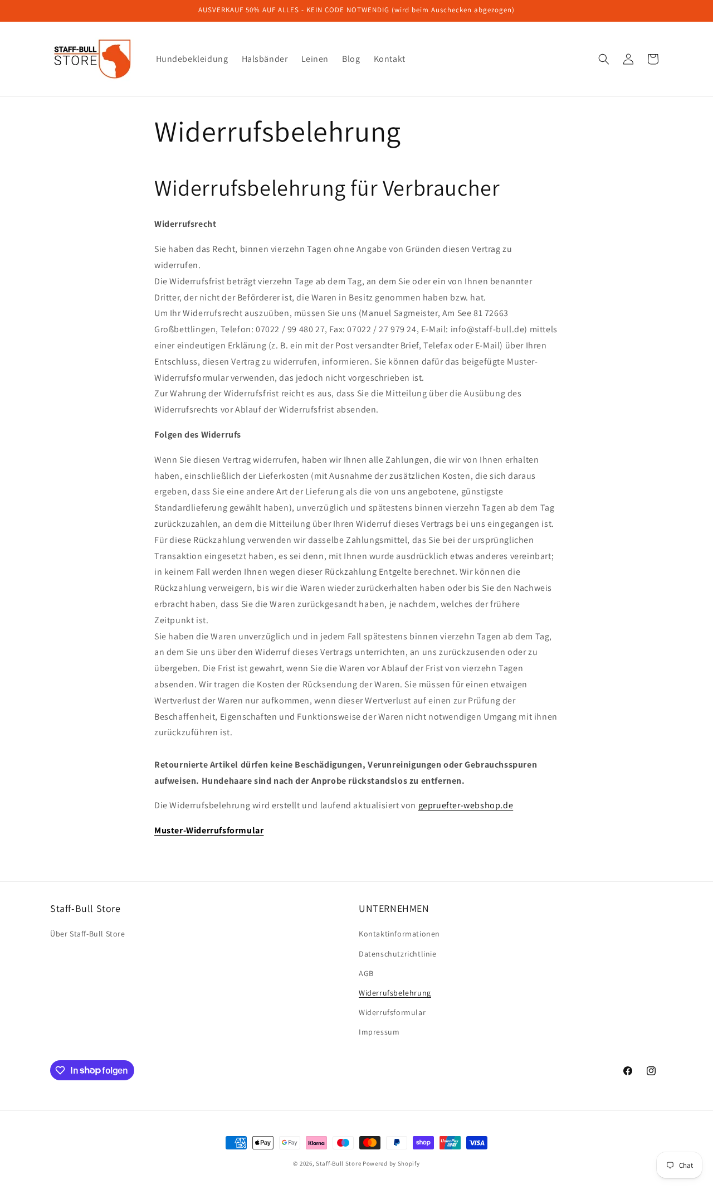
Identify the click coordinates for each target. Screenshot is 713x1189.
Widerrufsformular (392, 1012)
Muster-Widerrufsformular (208, 830)
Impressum (379, 1032)
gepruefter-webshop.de (466, 805)
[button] (604, 59)
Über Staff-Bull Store (87, 934)
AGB (366, 973)
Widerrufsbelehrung (395, 993)
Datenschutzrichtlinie (398, 954)
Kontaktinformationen (399, 934)
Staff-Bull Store (338, 1163)
